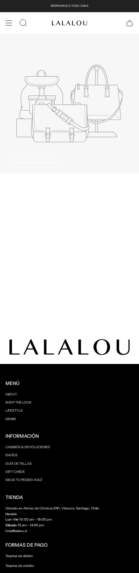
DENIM (10, 419)
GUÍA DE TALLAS (18, 463)
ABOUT (11, 394)
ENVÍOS (11, 455)
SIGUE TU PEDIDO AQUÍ (23, 480)
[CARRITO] (129, 23)
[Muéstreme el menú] (9, 23)
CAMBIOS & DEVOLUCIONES (27, 447)
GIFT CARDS (15, 471)
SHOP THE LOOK (18, 402)
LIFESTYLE (14, 410)
